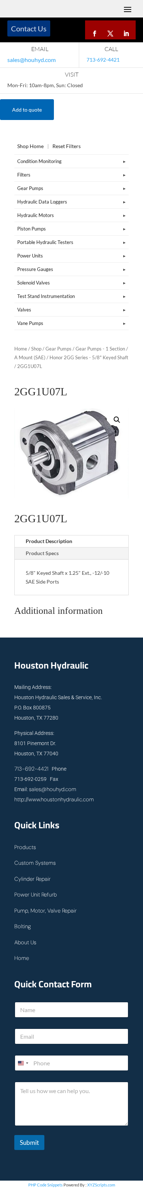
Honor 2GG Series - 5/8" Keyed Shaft (89, 357)
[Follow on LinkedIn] (126, 32)
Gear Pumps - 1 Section (100, 349)
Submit (29, 1142)
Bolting (22, 926)
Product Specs (42, 553)
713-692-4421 (31, 768)
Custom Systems (35, 863)
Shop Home (30, 146)
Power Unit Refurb (35, 894)
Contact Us (29, 28)
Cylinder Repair (32, 879)
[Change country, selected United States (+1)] (23, 1063)
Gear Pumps (58, 349)
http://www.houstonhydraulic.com (54, 799)
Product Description (49, 541)
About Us (25, 942)
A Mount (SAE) (29, 357)
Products (25, 847)
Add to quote (27, 109)
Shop (36, 349)
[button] (117, 419)
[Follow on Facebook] (94, 32)
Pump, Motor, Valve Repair (45, 910)
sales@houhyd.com (31, 59)
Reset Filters (66, 146)
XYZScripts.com (101, 1184)
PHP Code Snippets (45, 1184)
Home (20, 349)
